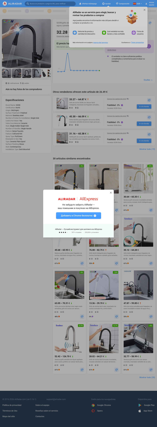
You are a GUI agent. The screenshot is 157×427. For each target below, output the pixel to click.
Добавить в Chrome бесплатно (76, 215)
